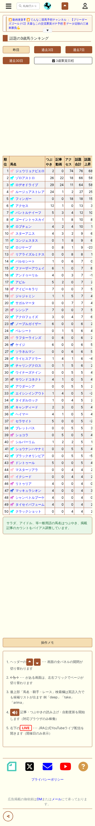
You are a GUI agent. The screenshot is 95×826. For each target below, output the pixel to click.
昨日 (16, 50)
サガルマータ (25, 303)
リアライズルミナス (30, 254)
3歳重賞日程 (64, 61)
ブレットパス (25, 428)
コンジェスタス (26, 240)
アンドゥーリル (26, 275)
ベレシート (23, 331)
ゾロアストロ (25, 178)
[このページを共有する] (8, 816)
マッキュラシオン (28, 490)
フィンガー (23, 199)
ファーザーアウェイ (30, 268)
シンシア (21, 310)
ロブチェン (23, 226)
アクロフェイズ (26, 317)
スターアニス (25, 233)
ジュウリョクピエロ (30, 171)
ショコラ (21, 435)
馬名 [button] (13, 164)
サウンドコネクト (28, 379)
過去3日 (47, 50)
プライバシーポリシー (47, 779)
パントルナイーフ (28, 212)
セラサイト (23, 421)
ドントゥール (25, 463)
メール (56, 799)
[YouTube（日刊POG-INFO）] (65, 766)
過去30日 (16, 61)
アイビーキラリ (26, 289)
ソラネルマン (25, 351)
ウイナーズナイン (28, 372)
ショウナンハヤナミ (30, 449)
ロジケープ (23, 247)
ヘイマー (21, 414)
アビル (20, 282)
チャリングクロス (28, 365)
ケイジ (20, 345)
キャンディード (26, 407)
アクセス (21, 206)
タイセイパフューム (30, 504)
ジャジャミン (25, 296)
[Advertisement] (47, 109)
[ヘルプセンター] (83, 766)
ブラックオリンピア (30, 456)
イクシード (23, 477)
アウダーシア (25, 386)
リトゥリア (23, 484)
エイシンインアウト (30, 393)
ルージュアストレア (30, 192)
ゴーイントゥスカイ (30, 219)
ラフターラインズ (28, 338)
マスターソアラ (26, 470)
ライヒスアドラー (28, 358)
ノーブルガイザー (28, 324)
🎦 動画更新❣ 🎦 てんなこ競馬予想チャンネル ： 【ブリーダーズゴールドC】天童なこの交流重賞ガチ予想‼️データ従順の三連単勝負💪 (48, 23)
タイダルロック (26, 400)
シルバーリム (25, 442)
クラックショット (28, 511)
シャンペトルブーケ (30, 497)
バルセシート (25, 261)
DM (39, 799)
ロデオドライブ (26, 185)
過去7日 (79, 50)
